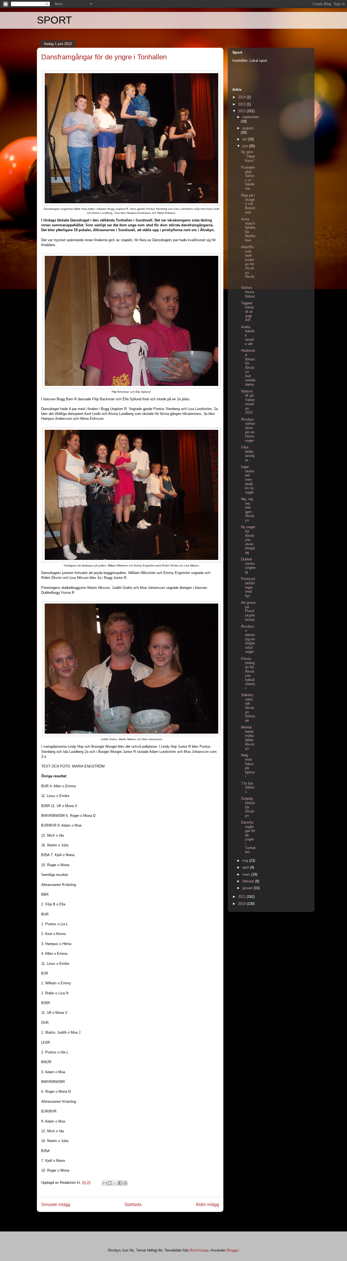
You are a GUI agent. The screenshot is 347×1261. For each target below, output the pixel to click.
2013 (242, 104)
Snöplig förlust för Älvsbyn (248, 806)
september (250, 117)
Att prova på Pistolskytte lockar (248, 611)
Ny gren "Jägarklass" (248, 156)
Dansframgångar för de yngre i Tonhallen (248, 837)
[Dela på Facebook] (120, 1183)
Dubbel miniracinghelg (248, 565)
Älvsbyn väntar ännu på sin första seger (248, 430)
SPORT (54, 20)
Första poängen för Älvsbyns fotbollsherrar (248, 673)
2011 (242, 897)
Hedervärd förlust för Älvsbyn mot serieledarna (248, 367)
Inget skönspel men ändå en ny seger (248, 479)
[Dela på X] (115, 1183)
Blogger (232, 1250)
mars (246, 874)
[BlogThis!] (110, 1183)
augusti (248, 128)
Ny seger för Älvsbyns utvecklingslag (248, 539)
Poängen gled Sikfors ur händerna (248, 178)
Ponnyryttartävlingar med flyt (248, 587)
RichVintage (199, 1250)
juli (245, 139)
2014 (242, 97)
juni (245, 146)
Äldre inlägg (207, 1204)
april (246, 867)
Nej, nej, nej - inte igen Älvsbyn (247, 509)
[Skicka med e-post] (104, 1183)
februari (248, 881)
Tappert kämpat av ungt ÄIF (247, 311)
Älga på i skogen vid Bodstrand (248, 203)
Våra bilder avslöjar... (247, 453)
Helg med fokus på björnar (248, 765)
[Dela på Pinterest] (125, 1183)
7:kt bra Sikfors (247, 787)
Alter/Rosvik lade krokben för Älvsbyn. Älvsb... (248, 264)
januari (248, 888)
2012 (242, 111)
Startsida (133, 1204)
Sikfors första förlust (248, 292)
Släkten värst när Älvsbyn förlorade (248, 708)
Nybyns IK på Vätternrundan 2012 (248, 401)
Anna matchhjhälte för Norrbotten (248, 229)
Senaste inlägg (55, 1204)
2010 (242, 904)
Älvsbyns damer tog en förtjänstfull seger (248, 639)
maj (245, 861)
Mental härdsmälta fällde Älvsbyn (247, 737)
